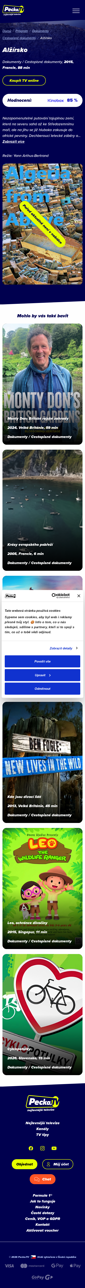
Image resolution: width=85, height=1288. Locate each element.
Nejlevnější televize (43, 1123)
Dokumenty (40, 31)
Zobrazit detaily (61, 648)
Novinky (42, 1207)
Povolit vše (42, 661)
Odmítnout (42, 688)
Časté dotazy (42, 1213)
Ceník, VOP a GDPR (42, 1218)
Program (21, 31)
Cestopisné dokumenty (19, 38)
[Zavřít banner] (78, 595)
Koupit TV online (24, 80)
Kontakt (42, 1224)
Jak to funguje (42, 1201)
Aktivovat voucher (42, 1230)
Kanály (42, 1129)
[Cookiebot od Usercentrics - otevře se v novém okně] (52, 596)
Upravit (40, 675)
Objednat (24, 1164)
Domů (6, 31)
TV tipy (42, 1134)
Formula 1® (42, 1195)
